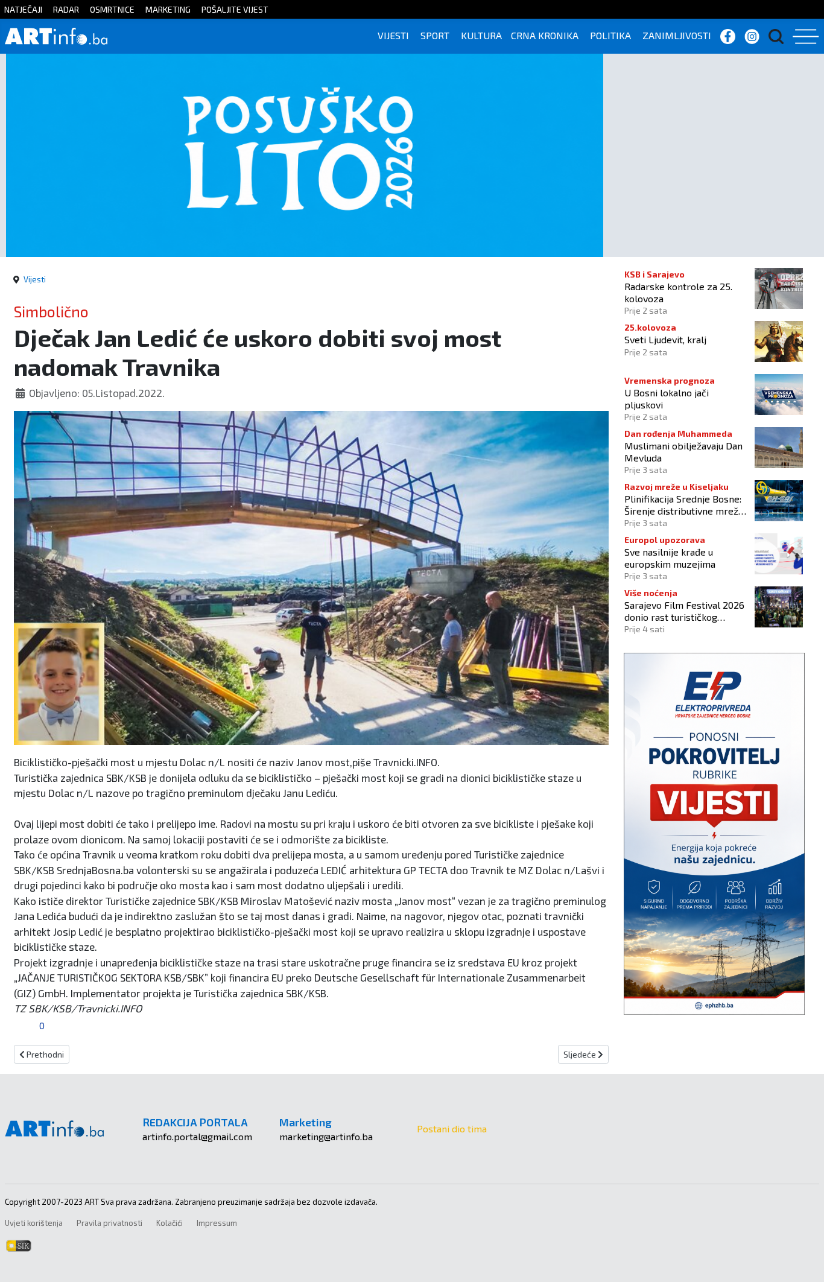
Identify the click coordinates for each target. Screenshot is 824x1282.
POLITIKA (610, 35)
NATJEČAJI (23, 9)
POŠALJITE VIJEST (234, 9)
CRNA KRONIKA (544, 35)
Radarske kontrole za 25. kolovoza (678, 292)
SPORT (434, 35)
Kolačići (169, 1223)
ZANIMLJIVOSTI (676, 35)
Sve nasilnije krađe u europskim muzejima (669, 557)
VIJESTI (393, 35)
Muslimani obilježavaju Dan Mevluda (683, 451)
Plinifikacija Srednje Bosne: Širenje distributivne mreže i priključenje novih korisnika (686, 504)
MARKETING (168, 9)
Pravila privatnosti (109, 1223)
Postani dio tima (452, 1128)
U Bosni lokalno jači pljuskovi (666, 398)
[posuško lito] (304, 154)
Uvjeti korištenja (34, 1223)
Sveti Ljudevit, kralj (665, 339)
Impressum (217, 1223)
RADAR (66, 9)
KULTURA (481, 35)
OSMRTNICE (112, 9)
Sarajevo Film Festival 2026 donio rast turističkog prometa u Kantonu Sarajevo (685, 610)
